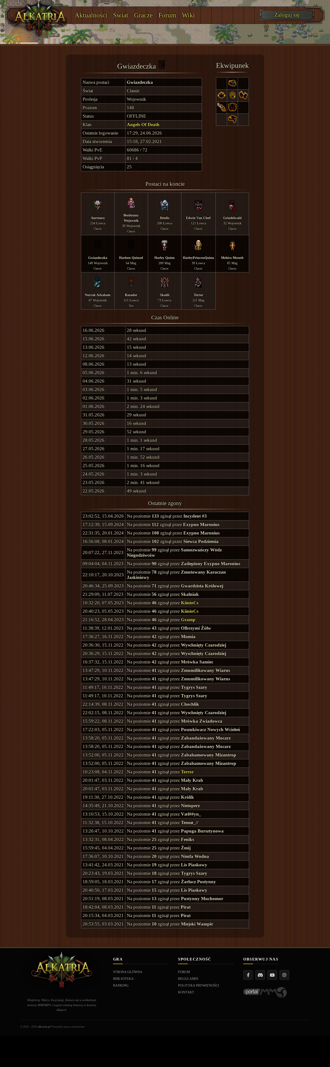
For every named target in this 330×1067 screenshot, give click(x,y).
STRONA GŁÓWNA (127, 972)
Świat (120, 15)
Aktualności (91, 15)
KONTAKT (186, 992)
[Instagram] (284, 975)
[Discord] (260, 975)
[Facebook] (248, 975)
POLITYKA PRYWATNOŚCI (198, 985)
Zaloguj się (286, 15)
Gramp (188, 619)
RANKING (121, 985)
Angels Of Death (143, 124)
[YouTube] (272, 975)
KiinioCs (189, 602)
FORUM (184, 972)
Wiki (188, 15)
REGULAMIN (188, 979)
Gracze (143, 15)
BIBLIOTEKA (123, 979)
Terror (187, 771)
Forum (167, 15)
